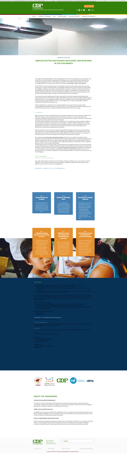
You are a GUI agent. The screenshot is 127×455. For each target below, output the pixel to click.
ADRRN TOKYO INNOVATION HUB (43, 409)
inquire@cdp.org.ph (51, 443)
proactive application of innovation (68, 147)
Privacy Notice (37, 448)
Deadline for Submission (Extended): (47, 317)
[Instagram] (82, 10)
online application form (77, 330)
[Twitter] (84, 10)
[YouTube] (79, 10)
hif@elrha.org (37, 347)
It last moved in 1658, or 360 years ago (76, 83)
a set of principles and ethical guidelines (54, 137)
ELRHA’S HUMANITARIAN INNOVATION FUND (46, 418)
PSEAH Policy (51, 448)
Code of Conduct (66, 448)
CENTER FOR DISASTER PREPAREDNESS (44, 400)
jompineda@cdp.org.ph (40, 341)
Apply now (37, 328)
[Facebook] (77, 10)
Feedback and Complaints (86, 448)
